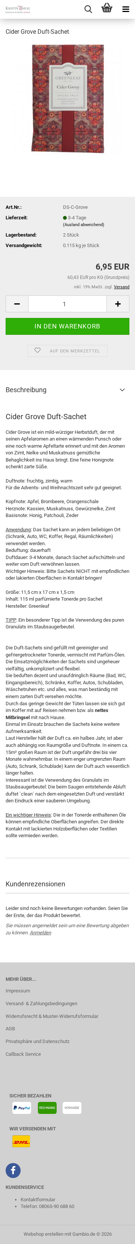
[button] (17, 303)
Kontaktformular (38, 1199)
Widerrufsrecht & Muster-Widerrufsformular (52, 1016)
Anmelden (40, 932)
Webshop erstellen (43, 1234)
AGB (10, 1028)
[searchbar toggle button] (88, 9)
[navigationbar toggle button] (125, 9)
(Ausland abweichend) (83, 224)
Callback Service (23, 1054)
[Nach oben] (114, 1233)
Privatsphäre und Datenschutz (37, 1041)
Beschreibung (26, 390)
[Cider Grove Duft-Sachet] (67, 99)
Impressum (18, 991)
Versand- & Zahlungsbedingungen (41, 1003)
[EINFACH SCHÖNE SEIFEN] (15, 9)
